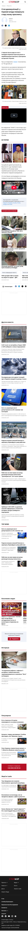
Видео (15, 882)
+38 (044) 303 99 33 (14, 768)
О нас (2, 898)
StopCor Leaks (6, 776)
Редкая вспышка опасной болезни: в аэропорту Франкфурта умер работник (13, 441)
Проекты (3, 882)
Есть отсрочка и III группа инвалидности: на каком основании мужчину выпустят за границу (12, 722)
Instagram (5, 204)
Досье (3, 889)
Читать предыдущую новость (9, 272)
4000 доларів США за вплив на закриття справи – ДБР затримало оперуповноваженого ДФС (9, 278)
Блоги (15, 885)
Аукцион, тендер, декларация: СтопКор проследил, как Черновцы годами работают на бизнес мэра (13, 736)
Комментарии (8, 286)
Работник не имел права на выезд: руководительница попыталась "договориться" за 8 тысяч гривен (12, 474)
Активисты (4, 908)
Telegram (5, 203)
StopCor (11, 18)
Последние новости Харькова (9, 210)
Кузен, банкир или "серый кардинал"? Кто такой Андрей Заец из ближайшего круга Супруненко (13, 811)
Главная (3, 6)
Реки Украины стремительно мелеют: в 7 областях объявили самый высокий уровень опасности (13, 750)
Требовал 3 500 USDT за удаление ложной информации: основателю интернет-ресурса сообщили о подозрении (12, 509)
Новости (3, 885)
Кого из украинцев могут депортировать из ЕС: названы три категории (12, 410)
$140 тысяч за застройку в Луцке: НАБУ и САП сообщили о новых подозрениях (13, 346)
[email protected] (15, 927)
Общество (9, 6)
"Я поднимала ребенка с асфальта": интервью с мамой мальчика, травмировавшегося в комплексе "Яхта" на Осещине (13, 673)
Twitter (18, 203)
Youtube (15, 203)
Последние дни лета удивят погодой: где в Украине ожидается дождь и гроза (13, 378)
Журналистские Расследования (9, 905)
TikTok (10, 204)
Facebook (10, 203)
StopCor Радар (5, 892)
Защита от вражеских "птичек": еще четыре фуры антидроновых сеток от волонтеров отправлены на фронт (11, 620)
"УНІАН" (15, 62)
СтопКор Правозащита (7, 901)
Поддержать (15, 639)
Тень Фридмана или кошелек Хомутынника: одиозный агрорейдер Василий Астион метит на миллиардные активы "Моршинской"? (13, 783)
